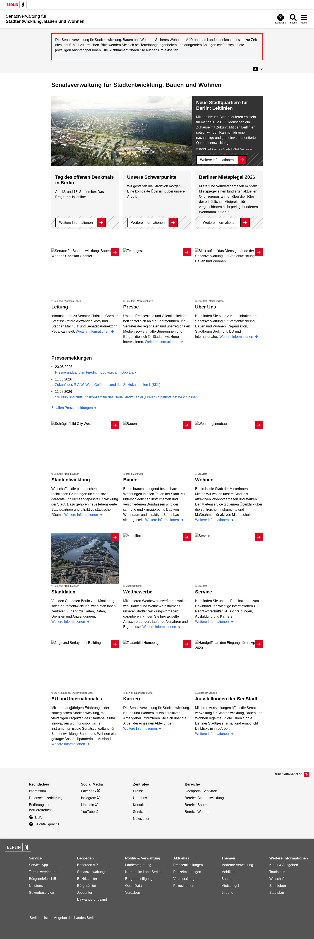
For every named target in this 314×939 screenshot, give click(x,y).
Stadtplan (276, 892)
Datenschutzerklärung (46, 798)
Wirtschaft (276, 879)
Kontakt (139, 805)
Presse (138, 791)
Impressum (37, 791)
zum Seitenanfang (288, 774)
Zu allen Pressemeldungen (72, 408)
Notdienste (37, 885)
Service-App (38, 865)
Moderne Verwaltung (237, 865)
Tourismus (277, 872)
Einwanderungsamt (92, 899)
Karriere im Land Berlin (143, 872)
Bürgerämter (86, 885)
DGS (39, 817)
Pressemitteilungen (188, 865)
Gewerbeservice (41, 892)
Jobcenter (84, 892)
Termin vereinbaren (43, 872)
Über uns (140, 798)
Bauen (226, 879)
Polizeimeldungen (187, 872)
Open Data (133, 885)
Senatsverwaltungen (93, 872)
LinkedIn (87, 805)
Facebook (88, 791)
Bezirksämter (87, 879)
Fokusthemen (183, 885)
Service (139, 812)
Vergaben (132, 892)
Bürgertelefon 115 (42, 879)
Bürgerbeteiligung (139, 879)
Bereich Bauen (196, 805)
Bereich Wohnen (197, 812)
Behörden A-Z (87, 865)
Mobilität (227, 872)
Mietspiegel (230, 885)
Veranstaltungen (185, 879)
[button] (258, 69)
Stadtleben (277, 885)
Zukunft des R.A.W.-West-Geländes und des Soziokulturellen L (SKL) (107, 385)
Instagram (88, 798)
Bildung (227, 892)
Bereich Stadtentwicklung (204, 798)
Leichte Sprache (47, 824)
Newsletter (141, 818)
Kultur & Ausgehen (283, 865)
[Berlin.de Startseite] (16, 4)
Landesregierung (138, 865)
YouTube (88, 812)
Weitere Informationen (217, 160)
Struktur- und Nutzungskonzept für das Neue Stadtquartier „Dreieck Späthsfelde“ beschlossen (126, 397)
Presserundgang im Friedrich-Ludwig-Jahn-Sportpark (95, 372)
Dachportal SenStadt (201, 791)
